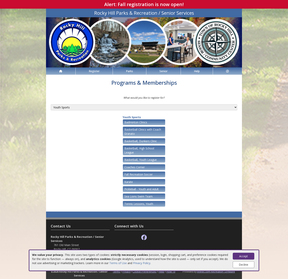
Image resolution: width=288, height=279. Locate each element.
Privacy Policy (141, 263)
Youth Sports (132, 117)
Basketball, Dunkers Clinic (140, 141)
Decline (243, 264)
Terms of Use (118, 263)
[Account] (227, 71)
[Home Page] (60, 71)
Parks (129, 71)
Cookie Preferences (144, 271)
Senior (163, 71)
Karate (128, 182)
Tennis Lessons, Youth (138, 204)
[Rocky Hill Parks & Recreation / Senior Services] (144, 42)
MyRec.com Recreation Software (216, 271)
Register (94, 71)
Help (197, 71)
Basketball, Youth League (140, 160)
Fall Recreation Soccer (138, 174)
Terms (116, 271)
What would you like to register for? (144, 97)
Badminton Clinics (135, 122)
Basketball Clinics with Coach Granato (142, 131)
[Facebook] (144, 237)
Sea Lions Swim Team (138, 196)
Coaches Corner (134, 167)
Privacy (126, 271)
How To (171, 271)
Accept (243, 256)
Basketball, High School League (139, 150)
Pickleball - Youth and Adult (141, 189)
